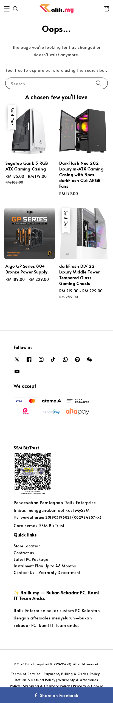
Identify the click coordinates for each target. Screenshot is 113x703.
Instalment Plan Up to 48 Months (45, 565)
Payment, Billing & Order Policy (72, 673)
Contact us (24, 552)
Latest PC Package (31, 559)
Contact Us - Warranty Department (47, 572)
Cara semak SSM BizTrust (39, 525)
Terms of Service (26, 673)
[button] (7, 9)
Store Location (27, 545)
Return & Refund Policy (35, 679)
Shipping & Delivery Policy (46, 685)
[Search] (99, 83)
